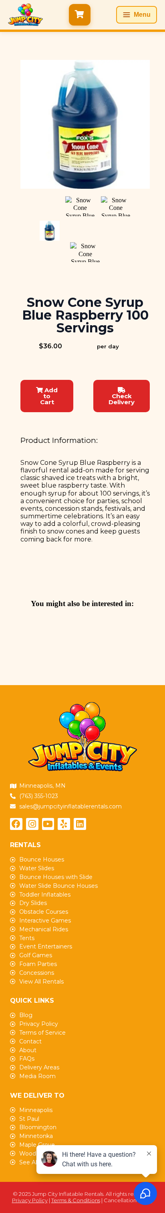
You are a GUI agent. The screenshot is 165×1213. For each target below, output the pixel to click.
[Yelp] (64, 824)
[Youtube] (48, 824)
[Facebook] (16, 824)
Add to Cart (49, 396)
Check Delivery (122, 399)
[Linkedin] (80, 824)
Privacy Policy (30, 1200)
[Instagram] (32, 824)
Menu (142, 14)
